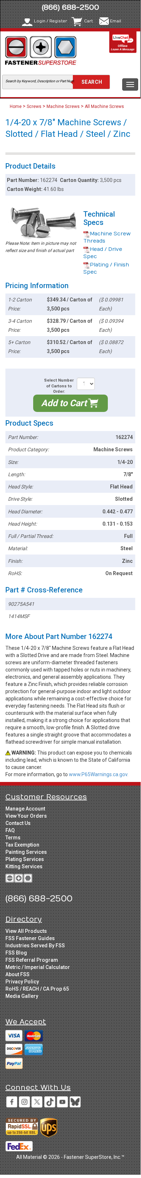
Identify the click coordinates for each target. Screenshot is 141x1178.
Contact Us (18, 823)
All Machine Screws (104, 106)
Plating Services (24, 859)
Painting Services (26, 852)
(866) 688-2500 (70, 7)
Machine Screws (63, 106)
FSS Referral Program (31, 960)
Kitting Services (24, 866)
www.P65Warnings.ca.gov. (98, 774)
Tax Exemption (22, 845)
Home (16, 106)
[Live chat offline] (123, 42)
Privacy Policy (22, 981)
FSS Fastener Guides (30, 938)
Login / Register (50, 21)
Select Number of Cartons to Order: (59, 386)
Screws (34, 106)
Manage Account (25, 809)
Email (115, 21)
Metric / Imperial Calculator (37, 967)
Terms (13, 837)
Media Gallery (21, 996)
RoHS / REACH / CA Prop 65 (37, 989)
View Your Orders (26, 816)
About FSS (17, 974)
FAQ (10, 830)
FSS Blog (16, 953)
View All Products (26, 931)
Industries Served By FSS (35, 945)
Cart (88, 21)
